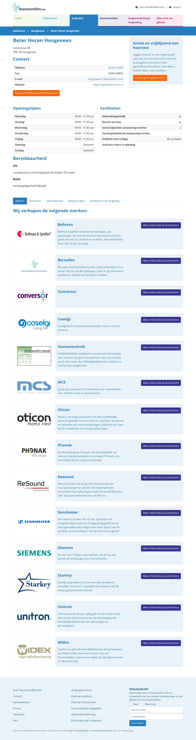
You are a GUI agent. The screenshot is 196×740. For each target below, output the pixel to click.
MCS (98, 387)
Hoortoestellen (109, 18)
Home (18, 18)
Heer (136, 704)
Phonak (98, 452)
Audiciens (77, 18)
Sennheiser (98, 521)
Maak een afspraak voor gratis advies (36, 93)
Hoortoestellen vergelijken (86, 708)
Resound (98, 486)
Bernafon (98, 267)
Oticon (98, 419)
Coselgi (98, 324)
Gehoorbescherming (83, 714)
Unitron (98, 616)
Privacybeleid (81, 730)
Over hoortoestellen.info (151, 7)
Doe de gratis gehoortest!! (150, 77)
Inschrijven (137, 723)
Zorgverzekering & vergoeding (139, 20)
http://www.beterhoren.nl (108, 84)
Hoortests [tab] (35, 201)
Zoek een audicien (81, 696)
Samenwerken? (21, 702)
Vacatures (19, 714)
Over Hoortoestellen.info (27, 690)
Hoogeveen (38, 31)
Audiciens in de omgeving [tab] (104, 201)
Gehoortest (50, 18)
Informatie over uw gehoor (86, 720)
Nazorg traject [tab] (76, 201)
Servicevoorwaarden (102, 730)
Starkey (98, 582)
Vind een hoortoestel (83, 702)
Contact (176, 7)
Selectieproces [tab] (54, 201)
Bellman (98, 234)
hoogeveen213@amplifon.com (105, 79)
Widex (98, 651)
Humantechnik (98, 356)
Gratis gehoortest (81, 690)
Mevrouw (150, 704)
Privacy (17, 708)
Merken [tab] (20, 201)
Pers (15, 720)
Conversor (98, 297)
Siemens (98, 553)
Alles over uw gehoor (164, 20)
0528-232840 (115, 67)
